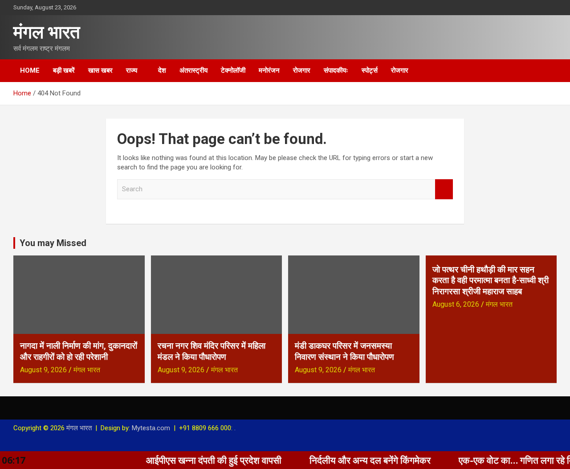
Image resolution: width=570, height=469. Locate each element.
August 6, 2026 (455, 304)
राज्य (131, 70)
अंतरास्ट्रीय (193, 70)
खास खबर (100, 70)
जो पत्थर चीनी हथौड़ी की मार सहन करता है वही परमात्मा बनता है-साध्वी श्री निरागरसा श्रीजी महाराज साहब (490, 280)
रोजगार (301, 70)
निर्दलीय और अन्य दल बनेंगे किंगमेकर (358, 460)
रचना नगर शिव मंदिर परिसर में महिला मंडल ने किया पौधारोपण (211, 351)
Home (30, 70)
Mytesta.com (151, 428)
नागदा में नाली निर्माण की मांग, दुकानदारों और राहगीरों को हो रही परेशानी (78, 351)
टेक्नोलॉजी (233, 70)
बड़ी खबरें (64, 70)
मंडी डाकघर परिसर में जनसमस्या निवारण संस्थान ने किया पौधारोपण (344, 351)
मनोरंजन (269, 70)
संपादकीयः (336, 70)
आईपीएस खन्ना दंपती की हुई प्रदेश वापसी (201, 460)
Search (444, 189)
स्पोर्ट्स (370, 70)
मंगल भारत (46, 32)
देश (162, 70)
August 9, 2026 (43, 370)
